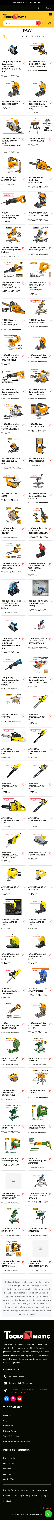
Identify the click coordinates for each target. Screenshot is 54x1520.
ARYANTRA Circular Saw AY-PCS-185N (37, 853)
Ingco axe (24, 1495)
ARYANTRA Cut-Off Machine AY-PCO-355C (37, 922)
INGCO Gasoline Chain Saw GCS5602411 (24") (9, 322)
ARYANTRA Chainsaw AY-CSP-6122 (37, 820)
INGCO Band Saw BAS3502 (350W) (36, 459)
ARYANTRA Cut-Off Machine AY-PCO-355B (10, 956)
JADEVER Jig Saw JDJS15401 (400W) (36, 1126)
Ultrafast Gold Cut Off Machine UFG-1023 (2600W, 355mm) (37, 567)
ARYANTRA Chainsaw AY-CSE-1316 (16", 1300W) (10, 854)
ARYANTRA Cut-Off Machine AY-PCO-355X (10, 922)
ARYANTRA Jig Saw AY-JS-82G (37, 888)
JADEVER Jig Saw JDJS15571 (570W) (9, 1159)
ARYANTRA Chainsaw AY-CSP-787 (10, 751)
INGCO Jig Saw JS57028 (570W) (9, 179)
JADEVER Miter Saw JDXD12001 (37, 1059)
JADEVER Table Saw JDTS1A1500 (38, 1229)
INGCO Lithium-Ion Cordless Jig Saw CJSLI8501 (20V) (10, 357)
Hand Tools (8, 1463)
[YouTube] (19, 1398)
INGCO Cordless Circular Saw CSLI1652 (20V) (8, 1092)
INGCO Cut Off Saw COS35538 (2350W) (10, 102)
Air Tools (7, 1474)
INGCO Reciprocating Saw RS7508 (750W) (10, 1025)
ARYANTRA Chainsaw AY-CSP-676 (37, 716)
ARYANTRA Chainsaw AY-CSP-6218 (37, 751)
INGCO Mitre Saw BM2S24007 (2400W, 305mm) (11, 249)
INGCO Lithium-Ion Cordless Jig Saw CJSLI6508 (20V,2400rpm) (37, 286)
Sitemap (47, 1508)
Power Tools (9, 1458)
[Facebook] (6, 1398)
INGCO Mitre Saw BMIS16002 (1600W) (37, 248)
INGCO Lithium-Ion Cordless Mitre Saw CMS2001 (37, 496)
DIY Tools (7, 1468)
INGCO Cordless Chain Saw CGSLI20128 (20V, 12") (38, 1263)
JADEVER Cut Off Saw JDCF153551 (9, 1059)
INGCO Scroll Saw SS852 (9, 495)
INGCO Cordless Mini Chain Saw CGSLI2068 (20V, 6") (11, 284)
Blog (5, 1420)
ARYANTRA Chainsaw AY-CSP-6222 (10, 785)
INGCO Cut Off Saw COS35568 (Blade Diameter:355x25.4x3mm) (38, 105)
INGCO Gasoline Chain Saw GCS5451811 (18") (36, 180)
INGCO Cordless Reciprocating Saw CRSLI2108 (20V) (10, 1195)
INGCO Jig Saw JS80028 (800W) (36, 425)
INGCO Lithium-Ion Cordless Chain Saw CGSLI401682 (10, 565)
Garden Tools (9, 1479)
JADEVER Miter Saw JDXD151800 (10, 1229)
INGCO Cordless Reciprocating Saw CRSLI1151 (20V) (10, 392)
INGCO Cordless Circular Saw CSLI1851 (8, 530)
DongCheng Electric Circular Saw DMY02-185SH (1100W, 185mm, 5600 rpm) (11, 66)
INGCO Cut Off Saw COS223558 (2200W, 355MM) (37, 1025)
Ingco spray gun (27, 1490)
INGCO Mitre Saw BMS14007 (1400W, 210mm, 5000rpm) (37, 64)
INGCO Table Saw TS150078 (9, 715)
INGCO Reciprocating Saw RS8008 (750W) (10, 215)
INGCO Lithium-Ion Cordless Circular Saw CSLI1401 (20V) (37, 392)
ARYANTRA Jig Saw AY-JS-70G (10, 888)
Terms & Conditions (11, 1436)
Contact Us (8, 1426)
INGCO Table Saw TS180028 (36, 1091)
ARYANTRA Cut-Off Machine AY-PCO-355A (37, 956)
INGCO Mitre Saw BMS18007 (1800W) (37, 321)
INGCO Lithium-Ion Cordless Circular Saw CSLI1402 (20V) (37, 680)
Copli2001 (35, 1495)
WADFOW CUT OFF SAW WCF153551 (37, 989)
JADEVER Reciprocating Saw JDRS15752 (37, 1160)
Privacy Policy (9, 1431)
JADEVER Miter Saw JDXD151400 (10, 1126)
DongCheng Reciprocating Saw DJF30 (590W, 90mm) (10, 681)
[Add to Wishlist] (23, 62)
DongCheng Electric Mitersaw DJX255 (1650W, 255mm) (38, 640)
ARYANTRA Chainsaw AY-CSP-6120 (10, 820)
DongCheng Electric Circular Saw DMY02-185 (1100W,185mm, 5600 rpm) (11, 643)
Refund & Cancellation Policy (16, 1441)
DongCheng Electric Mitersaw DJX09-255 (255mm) (38, 1195)
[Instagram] (13, 1398)
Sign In (40, 8)
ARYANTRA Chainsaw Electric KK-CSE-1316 (9, 991)
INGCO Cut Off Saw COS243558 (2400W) (38, 214)
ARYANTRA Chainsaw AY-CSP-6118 (37, 785)
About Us (7, 1415)
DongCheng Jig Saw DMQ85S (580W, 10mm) (38, 603)
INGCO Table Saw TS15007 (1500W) (36, 139)
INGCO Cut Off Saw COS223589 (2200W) (37, 356)
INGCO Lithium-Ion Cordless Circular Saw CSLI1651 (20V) (10, 426)
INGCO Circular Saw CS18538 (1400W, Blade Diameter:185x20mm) (11, 143)
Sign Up (49, 8)
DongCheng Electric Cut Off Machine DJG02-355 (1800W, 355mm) (11, 604)
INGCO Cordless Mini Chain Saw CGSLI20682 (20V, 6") (38, 530)
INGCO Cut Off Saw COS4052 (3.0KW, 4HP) (10, 461)
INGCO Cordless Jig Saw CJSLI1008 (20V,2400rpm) (10, 1263)
